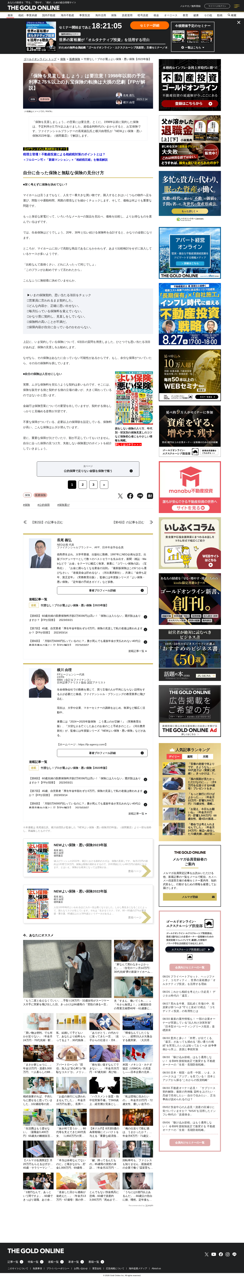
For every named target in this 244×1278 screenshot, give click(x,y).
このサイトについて (18, 1268)
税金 (156, 15)
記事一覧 (13, 1261)
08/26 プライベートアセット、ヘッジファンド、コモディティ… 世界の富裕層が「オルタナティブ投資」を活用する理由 (189, 980)
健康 (196, 15)
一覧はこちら (193, 47)
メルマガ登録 (190, 896)
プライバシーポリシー (58, 1268)
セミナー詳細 (149, 25)
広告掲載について (115, 1268)
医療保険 (44, 99)
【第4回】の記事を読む (128, 522)
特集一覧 (33, 1261)
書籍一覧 (93, 1261)
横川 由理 (64, 670)
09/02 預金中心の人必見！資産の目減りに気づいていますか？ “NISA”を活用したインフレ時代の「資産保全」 (189, 1111)
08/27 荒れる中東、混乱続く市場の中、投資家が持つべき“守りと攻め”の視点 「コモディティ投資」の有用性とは (189, 1007)
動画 (219, 15)
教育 (185, 15)
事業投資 (84, 15)
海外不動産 (67, 15)
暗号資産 (143, 15)
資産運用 (127, 15)
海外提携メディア (138, 1268)
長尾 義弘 (64, 540)
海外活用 (100, 15)
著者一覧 (73, 1261)
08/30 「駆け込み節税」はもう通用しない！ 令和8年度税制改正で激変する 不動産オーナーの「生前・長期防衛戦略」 (189, 1061)
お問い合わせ (81, 1268)
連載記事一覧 (136, 651)
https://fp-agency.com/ (91, 744)
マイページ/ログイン (217, 6)
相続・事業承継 (27, 15)
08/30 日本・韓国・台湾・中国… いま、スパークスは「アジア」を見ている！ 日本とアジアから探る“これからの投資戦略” (189, 1076)
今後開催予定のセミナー (193, 25)
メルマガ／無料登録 (190, 6)
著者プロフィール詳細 (102, 590)
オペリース (170, 15)
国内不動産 (48, 15)
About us (156, 1268)
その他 (208, 15)
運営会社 (96, 1268)
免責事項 (37, 1268)
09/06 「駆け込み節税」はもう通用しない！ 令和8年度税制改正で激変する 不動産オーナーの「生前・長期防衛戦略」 (189, 1126)
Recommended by (137, 1205)
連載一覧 (53, 1261)
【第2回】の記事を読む (47, 522)
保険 (113, 15)
